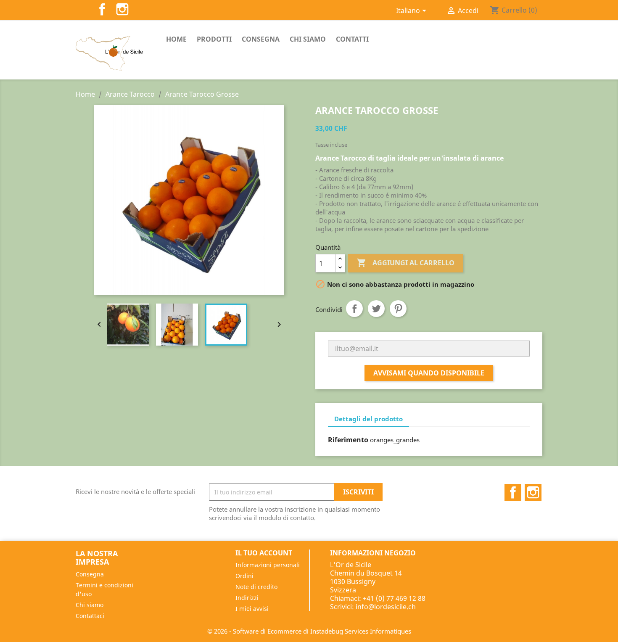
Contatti (352, 39)
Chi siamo (308, 39)
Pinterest (398, 308)
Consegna (261, 39)
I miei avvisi (252, 609)
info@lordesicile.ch (386, 606)
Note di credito (256, 587)
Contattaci (90, 616)
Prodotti (214, 39)
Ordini (244, 576)
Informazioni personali (267, 565)
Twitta (376, 308)
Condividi (354, 308)
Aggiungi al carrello (405, 263)
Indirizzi (247, 598)
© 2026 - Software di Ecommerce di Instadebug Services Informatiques (309, 631)
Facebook (102, 9)
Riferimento (348, 440)
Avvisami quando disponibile (428, 373)
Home (176, 39)
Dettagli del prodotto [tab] (368, 419)
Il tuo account (263, 552)
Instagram (122, 9)
